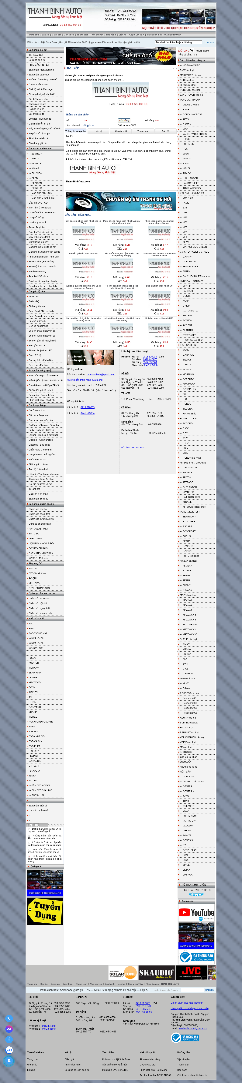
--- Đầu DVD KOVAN (39, 785)
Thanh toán (83, 35)
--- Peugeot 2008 (188, 703)
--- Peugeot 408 (188, 698)
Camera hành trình (38, 84)
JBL (31, 697)
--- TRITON (185, 477)
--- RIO (183, 399)
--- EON (184, 855)
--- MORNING (187, 374)
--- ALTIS (184, 119)
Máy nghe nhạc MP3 (39, 237)
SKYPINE (34, 756)
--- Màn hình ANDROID (40, 193)
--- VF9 (183, 237)
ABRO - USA (35, 538)
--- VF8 (183, 232)
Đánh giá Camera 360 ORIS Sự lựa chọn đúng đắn (44, 830)
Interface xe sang (37, 271)
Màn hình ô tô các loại (40, 207)
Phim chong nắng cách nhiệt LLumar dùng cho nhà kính (121, 222)
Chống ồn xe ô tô (37, 104)
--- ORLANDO (187, 806)
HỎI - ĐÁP (73, 67)
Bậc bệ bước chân (38, 99)
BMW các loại (187, 70)
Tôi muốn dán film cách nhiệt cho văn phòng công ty (122, 254)
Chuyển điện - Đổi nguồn (42, 454)
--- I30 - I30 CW (187, 820)
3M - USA (34, 533)
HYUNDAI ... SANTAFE (191, 281)
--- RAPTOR (186, 551)
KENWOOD (35, 682)
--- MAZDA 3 (186, 600)
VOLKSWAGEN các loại (192, 737)
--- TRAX (184, 801)
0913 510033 (88, 407)
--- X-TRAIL (186, 570)
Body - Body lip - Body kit (41, 430)
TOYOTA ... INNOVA (190, 99)
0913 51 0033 (143, 1003)
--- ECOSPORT (187, 531)
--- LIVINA (185, 870)
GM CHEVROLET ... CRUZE (194, 252)
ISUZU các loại (187, 678)
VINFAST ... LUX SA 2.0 (192, 193)
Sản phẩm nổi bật (38, 50)
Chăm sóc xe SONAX (40, 598)
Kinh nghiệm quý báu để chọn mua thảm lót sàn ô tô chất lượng (44, 859)
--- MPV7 (184, 242)
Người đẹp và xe (188, 767)
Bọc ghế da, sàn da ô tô (77, 1070)
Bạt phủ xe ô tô (36, 114)
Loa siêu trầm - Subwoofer (42, 212)
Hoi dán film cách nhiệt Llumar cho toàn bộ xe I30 (83, 319)
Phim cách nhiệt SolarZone (116, 1059)
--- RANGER (186, 546)
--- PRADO (185, 173)
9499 (127, 310)
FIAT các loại (186, 727)
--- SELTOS (186, 359)
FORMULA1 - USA (38, 528)
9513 (127, 277)
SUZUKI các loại (188, 639)
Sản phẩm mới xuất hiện (41, 69)
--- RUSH (184, 149)
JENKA (32, 775)
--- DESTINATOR (188, 467)
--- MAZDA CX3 (188, 629)
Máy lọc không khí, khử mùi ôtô (44, 128)
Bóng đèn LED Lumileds (41, 311)
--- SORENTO (187, 379)
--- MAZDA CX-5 (188, 614)
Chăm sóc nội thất (38, 509)
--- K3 (183, 394)
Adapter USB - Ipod (39, 276)
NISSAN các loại (188, 561)
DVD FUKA (34, 746)
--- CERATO (186, 364)
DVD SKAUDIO (147, 1064)
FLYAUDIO (34, 770)
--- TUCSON (186, 315)
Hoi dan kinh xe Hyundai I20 (159, 318)
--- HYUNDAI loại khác (191, 340)
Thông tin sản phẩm (75, 131)
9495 (127, 342)
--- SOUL (184, 860)
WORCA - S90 (36, 648)
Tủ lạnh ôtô (34, 489)
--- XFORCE (186, 472)
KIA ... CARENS (188, 345)
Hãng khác (89, 125)
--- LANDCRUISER (189, 183)
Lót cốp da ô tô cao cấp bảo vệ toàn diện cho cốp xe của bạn (44, 843)
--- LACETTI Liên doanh (192, 781)
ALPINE (33, 677)
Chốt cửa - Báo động (39, 444)
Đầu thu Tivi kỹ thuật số (41, 232)
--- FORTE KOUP (188, 816)
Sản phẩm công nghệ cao (42, 395)
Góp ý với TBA (137, 35)
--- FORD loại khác (189, 556)
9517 (165, 245)
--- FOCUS (185, 536)
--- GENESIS (186, 840)
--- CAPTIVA (186, 256)
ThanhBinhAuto (35, 1052)
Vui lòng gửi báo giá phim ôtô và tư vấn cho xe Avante (83, 287)
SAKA (32, 726)
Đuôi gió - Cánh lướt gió (41, 440)
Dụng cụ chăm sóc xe (40, 524)
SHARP (33, 712)
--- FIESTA (185, 541)
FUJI (31, 628)
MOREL (33, 717)
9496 (89, 342)
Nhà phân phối (36, 618)
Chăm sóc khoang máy (40, 613)
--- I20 (183, 845)
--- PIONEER (35, 188)
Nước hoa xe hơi (37, 459)
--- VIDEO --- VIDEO (190, 65)
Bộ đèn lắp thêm (37, 321)
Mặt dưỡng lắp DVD (39, 242)
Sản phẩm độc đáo (38, 498)
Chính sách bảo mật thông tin (187, 1002)
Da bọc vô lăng (36, 109)
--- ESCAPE (186, 526)
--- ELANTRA (186, 330)
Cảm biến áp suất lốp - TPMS (44, 385)
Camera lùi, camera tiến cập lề (44, 252)
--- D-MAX (185, 688)
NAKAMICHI (35, 707)
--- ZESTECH (35, 153)
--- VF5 (183, 217)
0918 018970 (150, 359)
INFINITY (33, 692)
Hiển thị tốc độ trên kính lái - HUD (46, 380)
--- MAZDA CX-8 (188, 619)
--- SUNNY (185, 585)
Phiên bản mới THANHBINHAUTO (164, 35)
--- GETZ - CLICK (188, 850)
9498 (165, 310)
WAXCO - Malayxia (38, 558)
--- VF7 (183, 227)
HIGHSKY (34, 751)
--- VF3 (183, 212)
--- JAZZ (184, 438)
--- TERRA (185, 575)
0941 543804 (88, 413)
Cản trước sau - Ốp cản (41, 420)
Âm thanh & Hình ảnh (40, 148)
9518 (127, 245)
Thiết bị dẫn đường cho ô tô (43, 79)
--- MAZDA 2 (186, 605)
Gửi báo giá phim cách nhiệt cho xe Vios (83, 222)
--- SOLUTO (186, 369)
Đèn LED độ (35, 355)
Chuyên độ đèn (37, 291)
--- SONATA (186, 320)
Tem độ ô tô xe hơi (38, 469)
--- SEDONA (186, 408)
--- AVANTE (185, 835)
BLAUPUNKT (36, 672)
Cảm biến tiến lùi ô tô (39, 123)
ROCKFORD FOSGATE (41, 721)
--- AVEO (184, 796)
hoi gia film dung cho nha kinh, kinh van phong (122, 319)
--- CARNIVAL (187, 355)
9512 (165, 277)
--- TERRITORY (188, 516)
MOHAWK (34, 667)
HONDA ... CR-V (188, 418)
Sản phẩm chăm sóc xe (41, 504)
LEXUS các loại (188, 85)
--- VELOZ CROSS (189, 104)
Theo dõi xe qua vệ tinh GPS (43, 375)
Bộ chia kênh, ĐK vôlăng (41, 261)
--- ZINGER (185, 865)
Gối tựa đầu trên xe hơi (40, 484)
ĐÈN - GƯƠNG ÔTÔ (39, 588)
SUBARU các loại (189, 722)
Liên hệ (123, 35)
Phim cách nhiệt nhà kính (42, 400)
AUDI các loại (187, 80)
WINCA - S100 (36, 643)
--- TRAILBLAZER (189, 266)
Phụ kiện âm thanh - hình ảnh (44, 256)
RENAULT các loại (189, 732)
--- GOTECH (35, 163)
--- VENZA (185, 168)
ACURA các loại (188, 717)
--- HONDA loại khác (190, 458)
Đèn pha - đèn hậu (38, 365)
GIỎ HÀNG (184, 51)
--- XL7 (183, 659)
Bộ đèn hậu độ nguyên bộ (42, 335)
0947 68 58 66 (144, 1011)
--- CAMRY (185, 124)
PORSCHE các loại (190, 90)
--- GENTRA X (187, 791)
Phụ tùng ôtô (35, 563)
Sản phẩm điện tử (38, 805)
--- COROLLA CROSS (191, 114)
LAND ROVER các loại (191, 95)
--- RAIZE (184, 109)
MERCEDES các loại (191, 75)
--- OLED (33, 178)
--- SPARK (185, 271)
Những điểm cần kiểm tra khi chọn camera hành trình (44, 837)
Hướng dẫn (183, 1052)
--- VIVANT (185, 811)
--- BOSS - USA (36, 795)
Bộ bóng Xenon (37, 306)
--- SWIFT (185, 664)
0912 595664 (150, 362)
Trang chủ (34, 35)
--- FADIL (184, 202)
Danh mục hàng (37, 405)
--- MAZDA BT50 (188, 624)
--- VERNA (185, 830)
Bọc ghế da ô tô (37, 60)
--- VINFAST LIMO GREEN (193, 247)
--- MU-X (184, 683)
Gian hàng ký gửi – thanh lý (43, 286)
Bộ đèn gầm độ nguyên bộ (42, 340)
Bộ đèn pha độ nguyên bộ (42, 331)
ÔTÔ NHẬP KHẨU (38, 573)
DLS (31, 653)
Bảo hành (111, 35)
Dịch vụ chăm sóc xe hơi (42, 593)
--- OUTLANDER (188, 487)
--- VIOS (184, 129)
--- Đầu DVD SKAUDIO (40, 790)
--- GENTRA (186, 786)
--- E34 (183, 207)
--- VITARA (185, 649)
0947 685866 (150, 365)
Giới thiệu (69, 35)
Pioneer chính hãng (150, 1059)
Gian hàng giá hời (38, 143)
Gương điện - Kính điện (41, 360)
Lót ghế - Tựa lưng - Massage (44, 474)
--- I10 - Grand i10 (189, 310)
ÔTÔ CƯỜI (185, 762)
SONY (32, 687)
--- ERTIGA (185, 654)
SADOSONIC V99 (38, 633)
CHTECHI (34, 766)
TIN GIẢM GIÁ (36, 55)
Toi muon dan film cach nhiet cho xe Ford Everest (159, 254)
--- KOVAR (34, 168)
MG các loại (186, 747)
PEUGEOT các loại (189, 693)
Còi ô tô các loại (37, 410)
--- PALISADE (187, 291)
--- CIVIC (184, 428)
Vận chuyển (98, 35)
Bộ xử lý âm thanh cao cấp (42, 266)
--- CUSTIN (185, 296)
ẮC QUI (32, 578)
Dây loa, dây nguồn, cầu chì (43, 281)
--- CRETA (185, 305)
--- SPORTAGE (187, 384)
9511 (89, 310)
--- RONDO (185, 404)
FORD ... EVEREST (190, 511)
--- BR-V (184, 448)
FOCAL (32, 658)
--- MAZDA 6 (186, 610)
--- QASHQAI (186, 874)
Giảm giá (56, 35)
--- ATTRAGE (186, 482)
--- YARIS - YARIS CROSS (193, 134)
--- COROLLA (187, 776)
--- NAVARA (186, 590)
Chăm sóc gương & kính (41, 519)
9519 (89, 245)
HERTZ (32, 702)
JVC (31, 623)
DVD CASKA (35, 741)
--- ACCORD (186, 423)
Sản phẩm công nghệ (40, 370)
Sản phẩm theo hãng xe (192, 60)
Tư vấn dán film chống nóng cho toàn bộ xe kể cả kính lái (121, 287)
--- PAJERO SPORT (190, 497)
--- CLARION (35, 183)
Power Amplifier (37, 227)
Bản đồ (46, 35)
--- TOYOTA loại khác (190, 188)
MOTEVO (33, 780)
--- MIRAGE (186, 502)
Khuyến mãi (121, 131)
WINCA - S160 (36, 638)
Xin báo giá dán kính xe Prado (83, 253)
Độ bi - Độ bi (35, 301)
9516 (89, 277)
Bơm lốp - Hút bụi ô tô (40, 119)
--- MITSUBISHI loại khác (193, 507)
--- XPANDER (187, 492)
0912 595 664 (143, 1009)
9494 (165, 342)
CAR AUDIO (35, 761)
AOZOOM (34, 296)
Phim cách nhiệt (73, 1064)
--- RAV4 (184, 163)
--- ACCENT (186, 325)
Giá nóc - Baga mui (38, 415)
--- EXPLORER (187, 521)
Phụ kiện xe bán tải (38, 138)
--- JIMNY (185, 644)
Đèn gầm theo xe (37, 345)
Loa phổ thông (36, 217)
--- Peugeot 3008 (188, 708)
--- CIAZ (184, 668)
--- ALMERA (186, 565)
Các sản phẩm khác (39, 810)
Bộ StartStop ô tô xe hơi (41, 390)
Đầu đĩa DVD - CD (38, 202)
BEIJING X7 (186, 752)
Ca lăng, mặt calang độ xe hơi (44, 425)
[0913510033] (9, 1018)
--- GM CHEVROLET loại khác (195, 276)
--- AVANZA (185, 158)
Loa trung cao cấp (38, 222)
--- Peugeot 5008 (188, 713)
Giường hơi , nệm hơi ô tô (42, 94)
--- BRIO (184, 453)
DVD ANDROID (37, 736)
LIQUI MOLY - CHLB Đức (41, 543)
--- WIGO (184, 153)
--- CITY (184, 433)
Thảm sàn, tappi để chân (41, 479)
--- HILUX (185, 139)
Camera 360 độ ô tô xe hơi (42, 247)
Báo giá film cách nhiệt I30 (159, 286)
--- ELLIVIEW (35, 173)
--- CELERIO (186, 673)
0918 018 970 (143, 1006)
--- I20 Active (186, 825)
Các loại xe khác (188, 757)
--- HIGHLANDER (189, 178)
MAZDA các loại (188, 595)
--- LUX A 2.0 (186, 198)
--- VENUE (185, 286)
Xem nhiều (108, 1052)
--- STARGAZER (188, 335)
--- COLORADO (188, 261)
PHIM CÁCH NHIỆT (39, 65)
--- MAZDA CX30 (188, 634)
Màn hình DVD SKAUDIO (115, 1070)
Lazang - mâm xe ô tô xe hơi (43, 435)
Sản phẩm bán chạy (39, 74)
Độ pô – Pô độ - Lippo (40, 133)
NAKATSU (34, 731)
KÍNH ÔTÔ (34, 583)
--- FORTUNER (187, 144)
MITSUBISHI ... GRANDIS (193, 462)
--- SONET (185, 350)
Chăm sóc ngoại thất (39, 514)
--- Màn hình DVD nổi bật (41, 198)
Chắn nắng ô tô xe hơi (40, 449)
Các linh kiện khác (38, 494)
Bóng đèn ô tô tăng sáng (41, 316)
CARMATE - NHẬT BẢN (41, 553)
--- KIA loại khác (188, 413)
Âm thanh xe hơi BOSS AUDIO (155, 1075)
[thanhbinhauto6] (196, 895)
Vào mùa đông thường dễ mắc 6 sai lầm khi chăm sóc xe (44, 850)
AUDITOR (34, 663)
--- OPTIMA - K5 (188, 389)
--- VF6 (183, 222)
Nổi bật (68, 1052)
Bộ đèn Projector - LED (40, 350)
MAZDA (33, 568)
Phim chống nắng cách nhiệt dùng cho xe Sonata (159, 222)
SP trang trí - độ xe (38, 464)
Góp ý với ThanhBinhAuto (132, 447)
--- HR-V (184, 443)
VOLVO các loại (188, 742)
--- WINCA (34, 158)
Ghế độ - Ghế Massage (41, 89)
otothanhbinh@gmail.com (193, 1028)
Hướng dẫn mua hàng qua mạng (84, 379)
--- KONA (184, 301)
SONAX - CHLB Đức (39, 548)
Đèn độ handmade (38, 326)
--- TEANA (185, 580)
